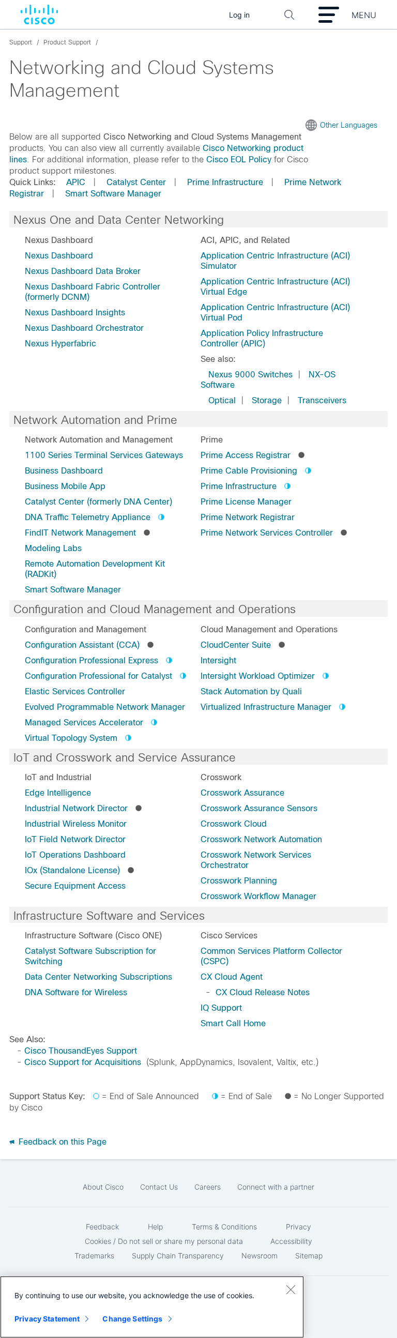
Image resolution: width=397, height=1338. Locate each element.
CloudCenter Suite (236, 645)
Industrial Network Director (76, 808)
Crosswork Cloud (234, 823)
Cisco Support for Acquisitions (82, 1062)
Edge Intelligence (58, 792)
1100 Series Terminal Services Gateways (104, 455)
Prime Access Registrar (246, 455)
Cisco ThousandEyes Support (80, 1050)
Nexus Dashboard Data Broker (83, 271)
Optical (222, 400)
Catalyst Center (136, 182)
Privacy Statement (47, 1318)
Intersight (218, 660)
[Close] (290, 1289)
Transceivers (322, 400)
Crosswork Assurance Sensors (259, 808)
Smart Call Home (233, 1023)
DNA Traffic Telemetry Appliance (87, 517)
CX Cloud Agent (232, 976)
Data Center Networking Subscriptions (98, 976)
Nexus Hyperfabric (60, 343)
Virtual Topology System (71, 738)
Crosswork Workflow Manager (258, 896)
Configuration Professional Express (91, 660)
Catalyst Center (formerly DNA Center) (98, 501)
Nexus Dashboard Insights (75, 312)
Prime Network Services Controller (267, 532)
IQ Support (221, 1008)
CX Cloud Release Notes (263, 992)
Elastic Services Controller (75, 691)
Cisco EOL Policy (238, 159)
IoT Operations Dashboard (75, 854)
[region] (152, 1307)
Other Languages (348, 125)
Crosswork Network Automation (261, 839)
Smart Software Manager (113, 193)
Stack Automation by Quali (251, 691)
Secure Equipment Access (75, 885)
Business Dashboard (64, 470)
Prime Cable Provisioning (249, 470)
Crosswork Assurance (242, 792)
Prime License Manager (246, 501)
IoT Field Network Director (75, 839)
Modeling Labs (53, 548)
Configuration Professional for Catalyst (98, 676)
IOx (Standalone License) (72, 870)
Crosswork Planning (239, 880)
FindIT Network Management (80, 532)
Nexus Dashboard (59, 255)
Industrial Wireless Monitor (76, 823)
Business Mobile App (65, 486)
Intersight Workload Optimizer (258, 676)
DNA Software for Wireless (76, 992)
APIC (75, 182)
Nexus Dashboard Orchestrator (84, 328)
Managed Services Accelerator (84, 722)
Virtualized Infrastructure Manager (266, 707)
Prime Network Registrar (248, 517)
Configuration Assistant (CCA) (82, 645)
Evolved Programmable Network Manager (105, 707)
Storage (267, 400)
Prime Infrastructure (225, 182)
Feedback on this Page (61, 1141)
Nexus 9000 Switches (250, 374)
